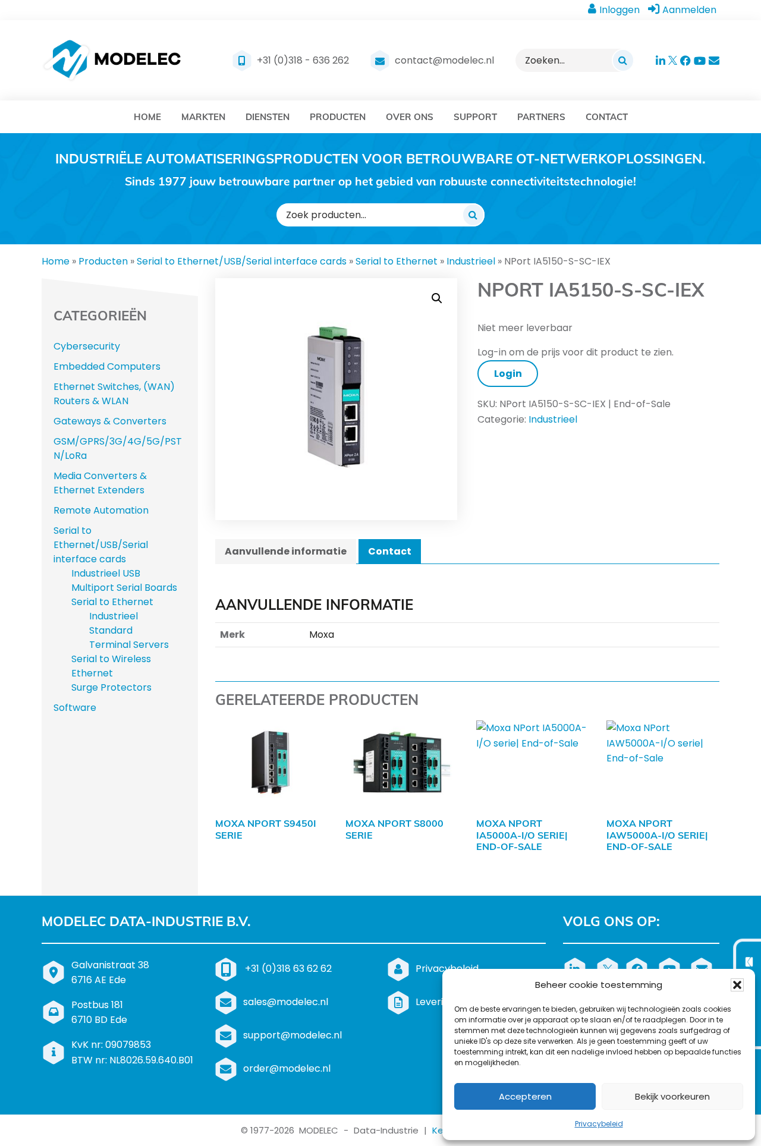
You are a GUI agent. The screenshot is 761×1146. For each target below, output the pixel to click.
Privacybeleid (599, 1124)
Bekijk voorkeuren (672, 1096)
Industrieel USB (105, 573)
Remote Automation (101, 510)
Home (56, 261)
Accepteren (525, 1096)
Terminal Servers (129, 644)
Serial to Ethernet (397, 261)
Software (75, 707)
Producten (103, 261)
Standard (111, 630)
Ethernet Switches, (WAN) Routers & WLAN (114, 394)
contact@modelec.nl (444, 60)
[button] (737, 985)
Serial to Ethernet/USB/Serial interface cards (242, 261)
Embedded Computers (107, 366)
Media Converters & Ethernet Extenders (100, 483)
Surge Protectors (111, 687)
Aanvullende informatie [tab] (286, 551)
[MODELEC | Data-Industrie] (112, 60)
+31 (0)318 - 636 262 (303, 60)
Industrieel (470, 261)
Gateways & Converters (110, 421)
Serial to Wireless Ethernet (111, 666)
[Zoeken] (623, 60)
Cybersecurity (87, 346)
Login (508, 373)
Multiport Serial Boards (124, 587)
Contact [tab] (389, 551)
